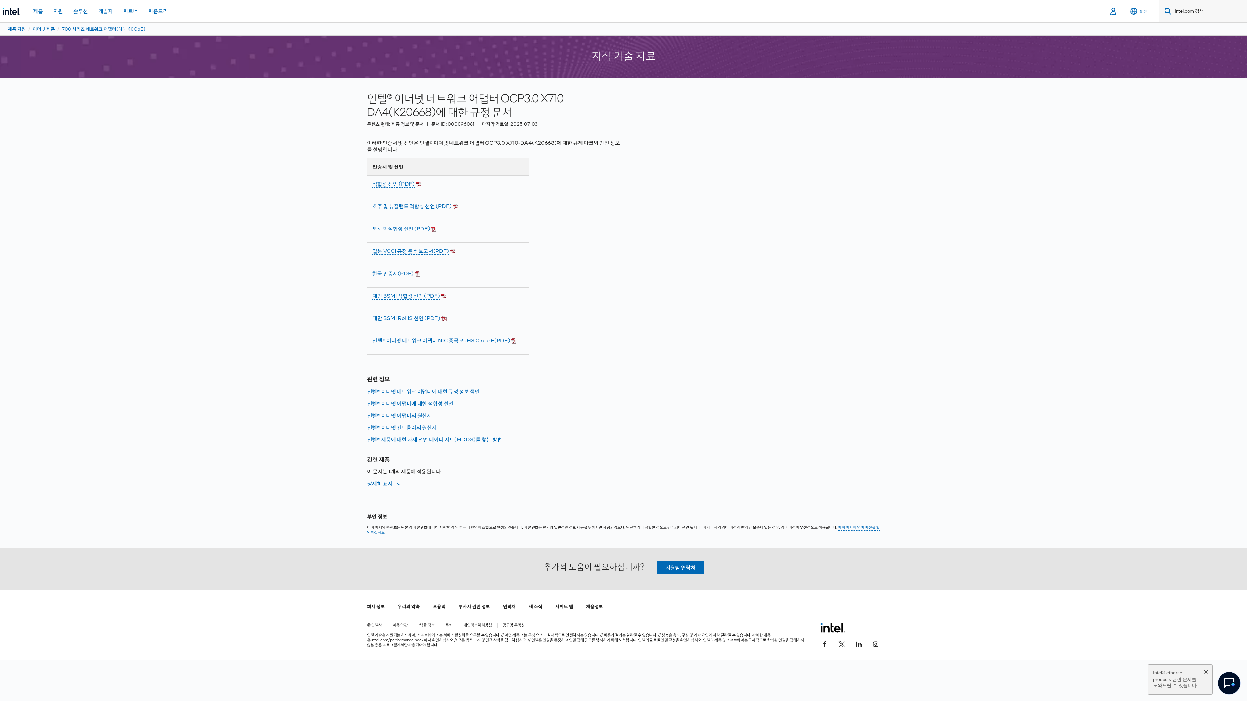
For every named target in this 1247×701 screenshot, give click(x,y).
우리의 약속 (409, 606)
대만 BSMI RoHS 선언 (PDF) (406, 318)
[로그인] (1113, 11)
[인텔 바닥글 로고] (832, 628)
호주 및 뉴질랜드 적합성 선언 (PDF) (412, 206)
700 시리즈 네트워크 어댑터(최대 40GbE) (103, 29)
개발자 (105, 11)
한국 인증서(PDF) (393, 273)
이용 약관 (400, 625)
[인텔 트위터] (841, 643)
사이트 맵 (564, 606)
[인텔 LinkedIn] (858, 643)
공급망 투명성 (514, 625)
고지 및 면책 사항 (486, 640)
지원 (58, 11)
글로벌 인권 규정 (662, 640)
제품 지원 (17, 29)
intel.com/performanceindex (397, 640)
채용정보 (594, 606)
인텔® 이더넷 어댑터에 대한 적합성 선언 (410, 403)
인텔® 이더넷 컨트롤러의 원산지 (402, 427)
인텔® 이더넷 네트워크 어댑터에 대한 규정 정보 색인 (423, 391)
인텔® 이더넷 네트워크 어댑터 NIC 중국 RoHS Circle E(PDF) (441, 340)
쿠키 (449, 625)
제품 (38, 11)
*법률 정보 (426, 625)
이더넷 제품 (44, 29)
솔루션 (80, 11)
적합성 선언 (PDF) (393, 183)
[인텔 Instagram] (875, 643)
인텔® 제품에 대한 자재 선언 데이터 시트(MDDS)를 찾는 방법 (434, 439)
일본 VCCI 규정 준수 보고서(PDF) (410, 251)
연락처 (509, 606)
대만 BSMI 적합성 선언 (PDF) (406, 295)
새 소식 (535, 606)
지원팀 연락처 (680, 567)
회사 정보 (376, 606)
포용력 (439, 606)
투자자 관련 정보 (474, 606)
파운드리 (158, 11)
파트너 (130, 11)
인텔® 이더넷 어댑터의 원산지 (399, 415)
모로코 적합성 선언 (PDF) (401, 228)
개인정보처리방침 (477, 625)
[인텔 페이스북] (824, 643)
